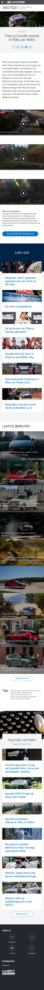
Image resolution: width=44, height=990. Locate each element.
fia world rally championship (21, 693)
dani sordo (14, 699)
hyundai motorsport (29, 691)
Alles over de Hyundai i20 (20, 234)
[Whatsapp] (30, 47)
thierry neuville (15, 697)
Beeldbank (6, 965)
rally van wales (16, 691)
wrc (39, 691)
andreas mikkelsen (29, 697)
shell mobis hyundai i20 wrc (20, 695)
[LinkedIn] (22, 47)
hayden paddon (25, 699)
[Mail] (26, 47)
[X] (18, 47)
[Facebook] (13, 47)
